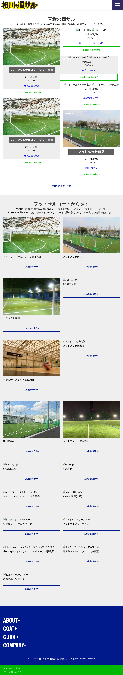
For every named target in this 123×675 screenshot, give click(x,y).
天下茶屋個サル (32, 85)
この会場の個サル (31, 267)
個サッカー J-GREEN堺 (91, 43)
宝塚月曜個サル (91, 97)
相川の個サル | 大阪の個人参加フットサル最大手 (20, 5)
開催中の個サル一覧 (61, 186)
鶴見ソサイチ (89, 70)
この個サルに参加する (31, 92)
